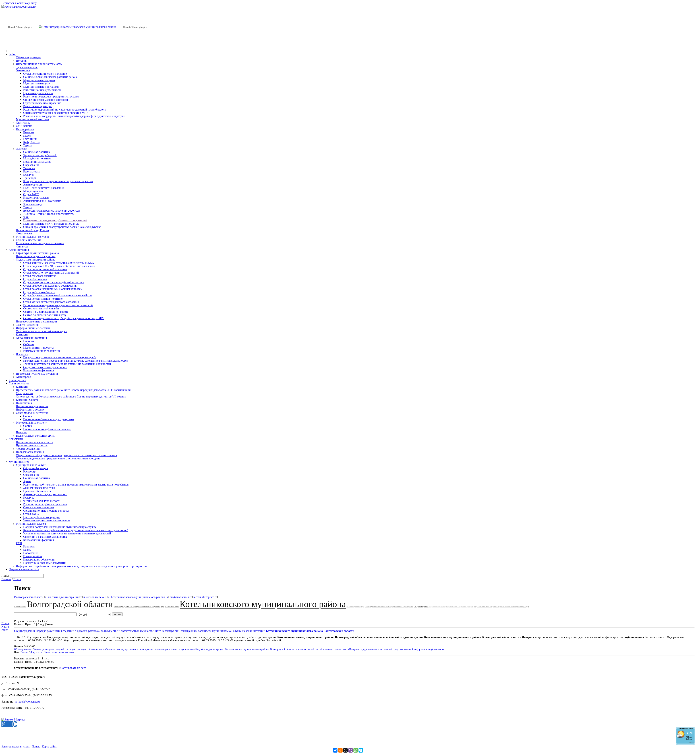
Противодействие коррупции (41, 517)
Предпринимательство (37, 161)
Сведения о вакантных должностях (45, 367)
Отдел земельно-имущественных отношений (51, 272)
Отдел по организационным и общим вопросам (52, 288)
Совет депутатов (19, 383)
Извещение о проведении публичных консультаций (55, 220)
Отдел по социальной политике (43, 298)
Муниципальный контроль (32, 119)
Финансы (22, 246)
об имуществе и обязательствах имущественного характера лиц (389, 606)
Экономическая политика (39, 487)
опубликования (179, 597)
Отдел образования (35, 279)
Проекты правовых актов (31, 445)
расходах (525, 606)
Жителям (21, 148)
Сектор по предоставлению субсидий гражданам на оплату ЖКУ (63, 318)
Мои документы (33, 191)
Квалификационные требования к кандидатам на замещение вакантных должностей (75, 360)
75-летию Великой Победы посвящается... (49, 213)
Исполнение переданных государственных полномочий (58, 305)
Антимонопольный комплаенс (42, 200)
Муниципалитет (19, 461)
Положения (30, 553)
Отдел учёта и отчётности (39, 292)
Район (12, 54)
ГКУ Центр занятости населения (43, 187)
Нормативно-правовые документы (44, 562)
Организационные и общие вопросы (46, 510)
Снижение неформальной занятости (45, 99)
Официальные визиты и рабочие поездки (41, 331)
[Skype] (361, 750)
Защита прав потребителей (40, 155)
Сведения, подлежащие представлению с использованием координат (59, 458)
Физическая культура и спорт (41, 500)
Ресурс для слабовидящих (20, 6)
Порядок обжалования (30, 451)
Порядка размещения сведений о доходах (457, 606)
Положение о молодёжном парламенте (47, 429)
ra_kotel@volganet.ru (27, 701)
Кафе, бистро (31, 142)
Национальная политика (24, 569)
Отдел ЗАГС (31, 194)
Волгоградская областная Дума (35, 435)
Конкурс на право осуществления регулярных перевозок (58, 181)
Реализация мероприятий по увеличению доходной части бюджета (64, 109)
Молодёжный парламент (31, 422)
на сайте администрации (63, 597)
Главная (6, 579)
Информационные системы (33, 328)
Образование (31, 164)
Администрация (19, 249)
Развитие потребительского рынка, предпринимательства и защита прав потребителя (76, 484)
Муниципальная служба (31, 523)
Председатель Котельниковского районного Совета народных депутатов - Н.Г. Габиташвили (73, 389)
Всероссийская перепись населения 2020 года (51, 210)
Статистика (23, 122)
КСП (19, 543)
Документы (16, 438)
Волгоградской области (28, 597)
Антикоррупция (33, 184)
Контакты (22, 334)
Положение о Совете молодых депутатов (48, 419)
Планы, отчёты (32, 556)
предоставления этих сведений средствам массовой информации (498, 606)
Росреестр (29, 471)
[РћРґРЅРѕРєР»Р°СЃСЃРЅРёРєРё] (340, 750)
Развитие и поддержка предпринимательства (51, 96)
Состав (27, 416)
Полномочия (24, 403)
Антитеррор (23, 376)
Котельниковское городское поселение (40, 243)
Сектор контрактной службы (41, 308)
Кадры (27, 549)
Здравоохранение (27, 67)
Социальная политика (37, 151)
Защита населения (27, 324)
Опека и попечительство (38, 507)
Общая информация (28, 57)
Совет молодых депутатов (32, 412)
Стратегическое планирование (42, 103)
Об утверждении (421, 606)
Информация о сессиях (30, 409)
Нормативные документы (32, 406)
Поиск (17, 579)
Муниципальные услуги (38, 83)
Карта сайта (5, 628)
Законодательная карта (15, 746)
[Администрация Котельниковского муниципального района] (20, 44)
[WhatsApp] (355, 750)
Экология (29, 168)
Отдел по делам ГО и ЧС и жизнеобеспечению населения (59, 266)
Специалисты (24, 393)
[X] (345, 750)
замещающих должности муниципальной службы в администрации (139, 606)
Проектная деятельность (38, 93)
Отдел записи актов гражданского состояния (51, 301)
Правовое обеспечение (37, 491)
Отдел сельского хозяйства (39, 275)
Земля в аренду (32, 204)
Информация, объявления (39, 559)
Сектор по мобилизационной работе (45, 311)
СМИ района (24, 125)
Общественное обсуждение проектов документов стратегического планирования (66, 455)
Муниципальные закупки (39, 80)
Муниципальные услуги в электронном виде (51, 223)
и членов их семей (94, 597)
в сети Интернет (203, 597)
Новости (28, 341)
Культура (28, 174)
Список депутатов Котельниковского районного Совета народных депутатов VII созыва (71, 396)
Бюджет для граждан (36, 197)
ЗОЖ (26, 217)
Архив (27, 481)
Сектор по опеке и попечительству (44, 314)
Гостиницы (30, 138)
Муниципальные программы (41, 86)
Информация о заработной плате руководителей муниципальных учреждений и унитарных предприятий (81, 566)
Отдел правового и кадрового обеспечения (49, 285)
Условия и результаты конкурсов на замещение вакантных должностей (67, 363)
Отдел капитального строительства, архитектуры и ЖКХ (58, 262)
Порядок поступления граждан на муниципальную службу (59, 357)
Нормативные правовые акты (34, 442)
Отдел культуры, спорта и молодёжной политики (53, 282)
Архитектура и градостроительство (45, 494)
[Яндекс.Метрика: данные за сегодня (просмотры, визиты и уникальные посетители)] (13, 719)
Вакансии (22, 354)
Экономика (23, 70)
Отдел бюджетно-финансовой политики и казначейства (57, 295)
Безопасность (31, 171)
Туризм (27, 145)
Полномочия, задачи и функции (35, 256)
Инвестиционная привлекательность (39, 63)
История (21, 60)
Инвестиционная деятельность (42, 89)
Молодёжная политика (37, 158)
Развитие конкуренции (37, 106)
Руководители (17, 380)
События (28, 344)
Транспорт (29, 178)
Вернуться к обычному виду (19, 3)
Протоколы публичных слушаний (37, 373)
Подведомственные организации (36, 321)
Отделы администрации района (35, 259)
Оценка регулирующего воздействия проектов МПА (56, 112)
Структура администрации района (37, 253)
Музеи (27, 135)
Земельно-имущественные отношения (46, 520)
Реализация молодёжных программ (45, 504)
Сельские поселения (28, 239)
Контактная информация (38, 370)
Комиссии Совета (27, 399)
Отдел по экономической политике (45, 73)
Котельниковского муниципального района (138, 597)
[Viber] (350, 750)
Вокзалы (28, 132)
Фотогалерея (24, 233)
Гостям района (25, 129)
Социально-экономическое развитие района (50, 76)
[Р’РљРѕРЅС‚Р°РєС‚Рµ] (335, 750)
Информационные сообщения (41, 350)
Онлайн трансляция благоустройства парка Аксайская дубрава (62, 226)
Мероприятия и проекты (38, 347)
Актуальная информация (31, 337)
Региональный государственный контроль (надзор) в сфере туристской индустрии (74, 116)
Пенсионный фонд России (32, 230)
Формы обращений (28, 448)
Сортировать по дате (73, 667)
